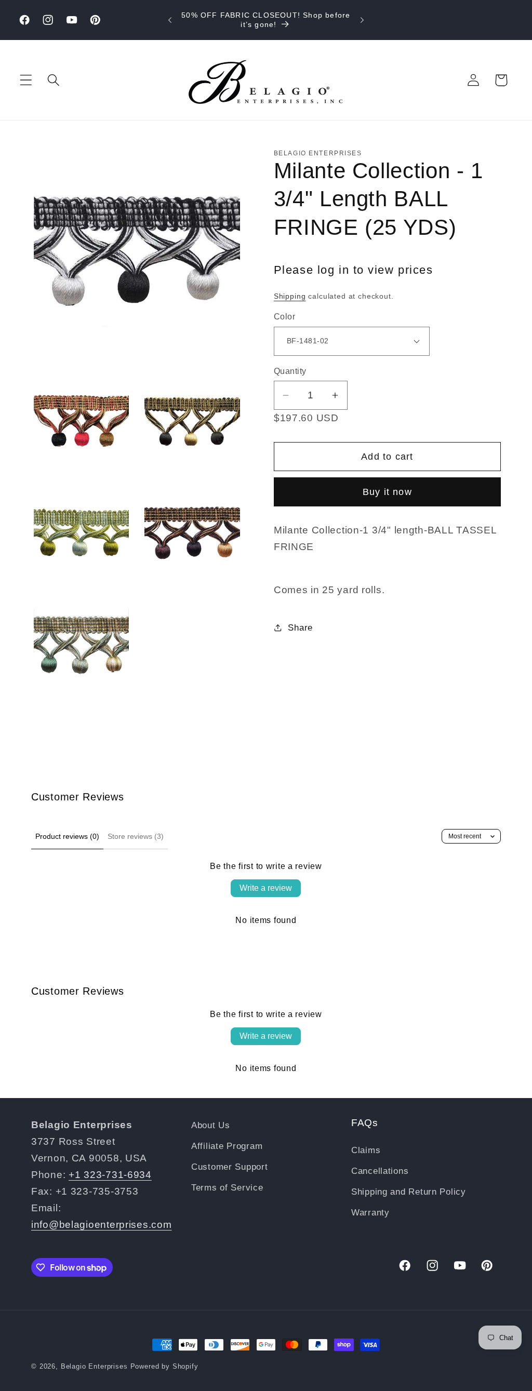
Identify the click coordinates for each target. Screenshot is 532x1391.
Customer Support (229, 1167)
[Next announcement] (362, 20)
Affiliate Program (226, 1146)
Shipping (290, 296)
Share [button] (300, 628)
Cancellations (379, 1171)
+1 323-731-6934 (110, 1174)
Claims (365, 1150)
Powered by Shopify (164, 1366)
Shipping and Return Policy (408, 1192)
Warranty (370, 1213)
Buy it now (387, 492)
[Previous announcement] (169, 20)
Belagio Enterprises (94, 1366)
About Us (210, 1125)
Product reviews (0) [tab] (67, 836)
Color (284, 316)
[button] (26, 80)
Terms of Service (227, 1188)
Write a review (266, 888)
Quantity (290, 371)
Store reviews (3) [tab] (136, 836)
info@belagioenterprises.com (101, 1224)
